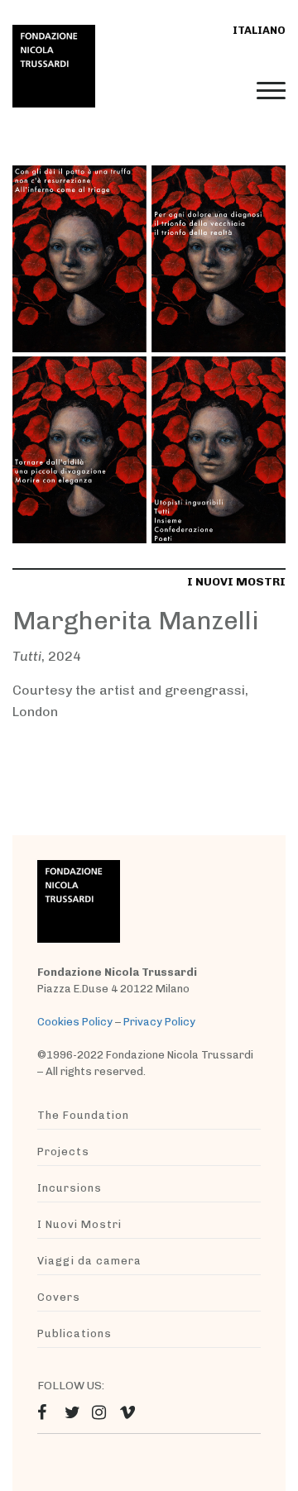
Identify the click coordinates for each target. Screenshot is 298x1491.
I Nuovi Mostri (79, 1224)
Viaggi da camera (89, 1260)
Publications (74, 1333)
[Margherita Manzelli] (149, 353)
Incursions (69, 1188)
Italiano (259, 30)
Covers (58, 1297)
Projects (63, 1151)
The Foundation (83, 1115)
